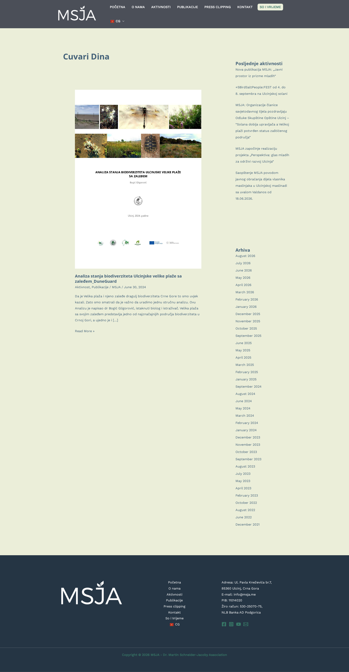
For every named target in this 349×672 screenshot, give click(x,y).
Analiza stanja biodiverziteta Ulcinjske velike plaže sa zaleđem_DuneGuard (128, 278)
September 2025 (248, 336)
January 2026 (246, 307)
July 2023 (242, 474)
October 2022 (246, 503)
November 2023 (247, 445)
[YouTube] (238, 624)
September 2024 (248, 386)
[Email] (245, 624)
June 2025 (243, 343)
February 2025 (246, 372)
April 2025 (243, 357)
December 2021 (247, 524)
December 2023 (247, 437)
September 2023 (248, 459)
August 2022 (245, 510)
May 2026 (242, 278)
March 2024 (244, 415)
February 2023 (246, 495)
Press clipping (217, 7)
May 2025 (242, 350)
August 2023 (245, 466)
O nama (138, 7)
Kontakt (245, 7)
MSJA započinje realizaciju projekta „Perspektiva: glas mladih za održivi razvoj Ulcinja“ (262, 155)
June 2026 (243, 270)
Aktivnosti (161, 7)
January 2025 (245, 379)
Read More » (85, 331)
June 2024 (243, 401)
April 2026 (243, 285)
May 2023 (242, 481)
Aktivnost (82, 287)
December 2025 (247, 314)
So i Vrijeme (270, 7)
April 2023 (243, 488)
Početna (117, 7)
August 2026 (245, 256)
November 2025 (247, 321)
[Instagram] (231, 624)
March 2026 (244, 292)
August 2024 (245, 394)
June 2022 (243, 517)
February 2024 (246, 423)
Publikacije (187, 7)
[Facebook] (224, 624)
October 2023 (246, 452)
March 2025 (244, 365)
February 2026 (246, 299)
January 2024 (246, 430)
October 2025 (246, 328)
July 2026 (243, 263)
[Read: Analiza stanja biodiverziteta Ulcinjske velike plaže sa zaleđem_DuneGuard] (138, 179)
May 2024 (242, 408)
